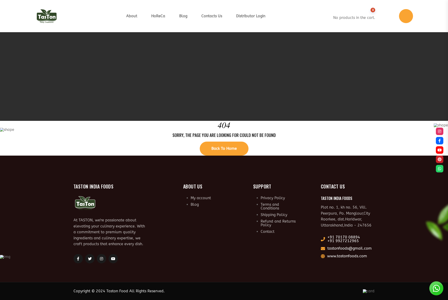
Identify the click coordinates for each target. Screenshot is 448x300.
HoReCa (158, 16)
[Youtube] (439, 150)
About (131, 16)
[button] (436, 288)
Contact (267, 231)
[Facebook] (439, 140)
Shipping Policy (274, 215)
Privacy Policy (273, 198)
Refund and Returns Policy (278, 223)
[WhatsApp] (439, 168)
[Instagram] (439, 131)
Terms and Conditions (270, 206)
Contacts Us (211, 16)
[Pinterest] (439, 159)
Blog (183, 16)
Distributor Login (250, 16)
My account (201, 198)
